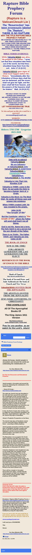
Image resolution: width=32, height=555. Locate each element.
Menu (4, 335)
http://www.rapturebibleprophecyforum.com (16, 370)
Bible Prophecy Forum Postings (12, 342)
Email (6, 536)
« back (3, 550)
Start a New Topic (6, 345)
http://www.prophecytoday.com (12, 390)
